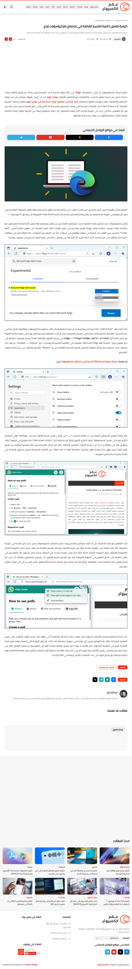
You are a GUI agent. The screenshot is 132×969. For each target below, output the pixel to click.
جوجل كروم (52, 97)
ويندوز (86, 7)
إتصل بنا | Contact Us (58, 933)
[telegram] (21, 137)
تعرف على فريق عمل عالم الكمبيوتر (58, 925)
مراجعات (35, 7)
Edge (78, 92)
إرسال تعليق (118, 729)
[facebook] (109, 137)
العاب (53, 7)
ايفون (41, 7)
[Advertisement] (66, 70)
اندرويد (47, 7)
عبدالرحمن (117, 39)
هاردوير (28, 7)
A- (6, 39)
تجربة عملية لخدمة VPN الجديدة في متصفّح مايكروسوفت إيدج (86, 361)
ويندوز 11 (79, 7)
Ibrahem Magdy (31, 964)
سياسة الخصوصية (59, 938)
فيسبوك (72, 7)
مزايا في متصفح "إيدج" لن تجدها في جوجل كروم (50, 101)
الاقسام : (125, 938)
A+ (10, 39)
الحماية (65, 7)
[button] (113, 679)
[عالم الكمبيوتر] (115, 6)
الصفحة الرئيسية (121, 20)
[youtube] (50, 137)
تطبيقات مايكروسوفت (102, 20)
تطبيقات (29, 866)
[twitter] (80, 137)
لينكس (59, 7)
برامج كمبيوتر (94, 7)
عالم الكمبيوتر (103, 964)
